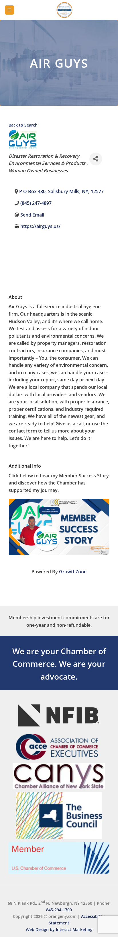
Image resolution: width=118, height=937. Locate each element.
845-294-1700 (59, 909)
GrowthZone (72, 571)
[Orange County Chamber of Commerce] (64, 10)
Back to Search (23, 125)
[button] (9, 10)
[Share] (95, 159)
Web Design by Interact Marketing (59, 929)
